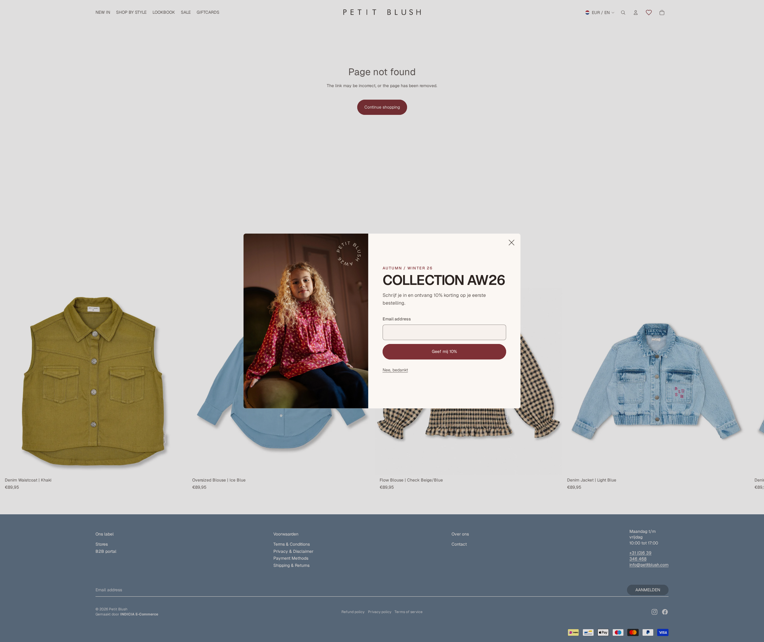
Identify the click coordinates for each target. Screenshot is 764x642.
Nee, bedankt (395, 369)
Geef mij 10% (444, 351)
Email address (397, 319)
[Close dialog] (511, 242)
